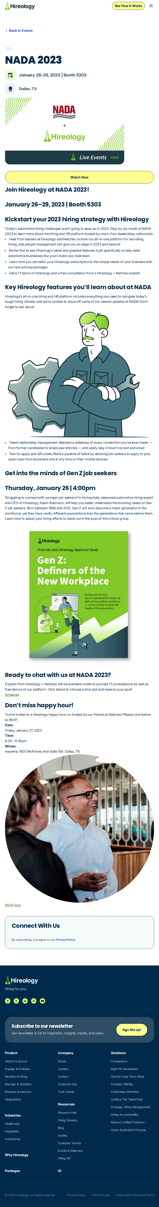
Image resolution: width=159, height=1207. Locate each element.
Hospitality (12, 1131)
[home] (20, 6)
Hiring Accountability (125, 1114)
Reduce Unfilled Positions (128, 1122)
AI (59, 1171)
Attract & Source (16, 1061)
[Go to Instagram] (33, 1001)
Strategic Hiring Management (130, 1107)
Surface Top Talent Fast (127, 1099)
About (62, 1061)
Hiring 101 (64, 1158)
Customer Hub (67, 1084)
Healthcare (12, 1123)
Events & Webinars (70, 1150)
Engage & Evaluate (17, 1069)
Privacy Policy (65, 939)
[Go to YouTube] (42, 1001)
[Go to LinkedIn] (25, 1001)
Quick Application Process (128, 1130)
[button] (151, 6)
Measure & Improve (18, 1091)
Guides (62, 1135)
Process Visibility (122, 1084)
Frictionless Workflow (125, 1091)
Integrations (13, 1099)
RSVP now (13, 905)
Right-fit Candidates (124, 1069)
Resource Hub (67, 1112)
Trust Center (66, 1091)
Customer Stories (69, 1143)
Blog (61, 1128)
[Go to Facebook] (7, 1001)
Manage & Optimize (18, 1084)
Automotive (12, 1139)
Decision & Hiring (16, 1076)
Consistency (119, 1061)
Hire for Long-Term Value (127, 1076)
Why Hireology (17, 1155)
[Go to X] (16, 1001)
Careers (63, 1069)
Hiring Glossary (68, 1120)
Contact (63, 1076)
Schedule (12, 695)
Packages (12, 1171)
